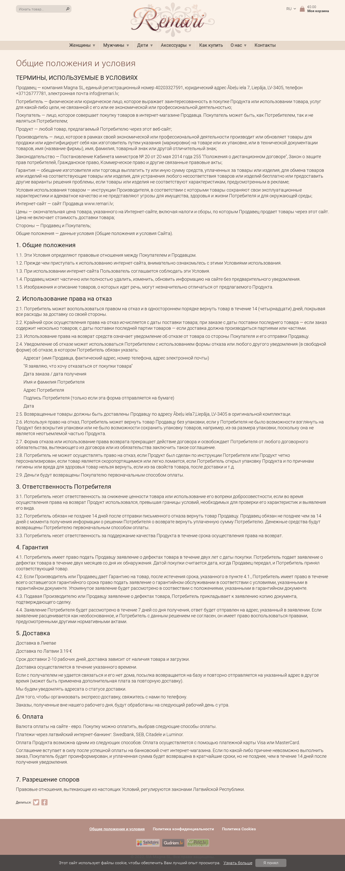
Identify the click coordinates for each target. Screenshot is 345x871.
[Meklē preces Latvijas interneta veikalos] (198, 843)
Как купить (211, 45)
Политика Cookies (239, 829)
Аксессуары (174, 45)
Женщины (80, 45)
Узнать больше (238, 862)
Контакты (265, 45)
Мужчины (113, 45)
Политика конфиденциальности (183, 829)
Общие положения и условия (117, 829)
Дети (142, 45)
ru (289, 8)
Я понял (270, 862)
